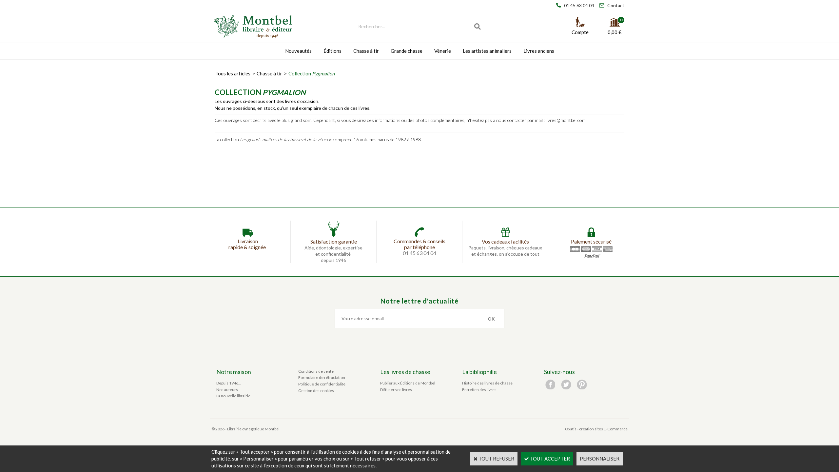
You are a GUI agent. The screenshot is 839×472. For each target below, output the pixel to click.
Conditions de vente (316, 371)
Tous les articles (232, 73)
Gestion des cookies (316, 390)
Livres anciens (538, 51)
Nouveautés (298, 51)
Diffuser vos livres (396, 389)
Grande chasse (406, 51)
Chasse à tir (366, 51)
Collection (311, 73)
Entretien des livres (479, 389)
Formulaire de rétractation (321, 377)
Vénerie (442, 51)
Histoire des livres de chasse (487, 383)
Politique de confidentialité (321, 384)
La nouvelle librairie (233, 395)
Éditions (332, 51)
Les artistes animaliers (487, 51)
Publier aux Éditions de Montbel (407, 383)
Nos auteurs (227, 389)
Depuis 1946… (228, 383)
